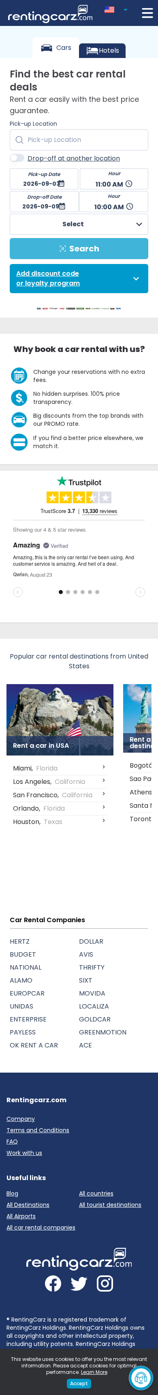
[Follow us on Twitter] (79, 1285)
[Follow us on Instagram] (105, 1285)
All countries (96, 1193)
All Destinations (27, 1205)
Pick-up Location (33, 124)
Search (84, 248)
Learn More (94, 1372)
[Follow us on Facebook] (53, 1285)
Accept (79, 1383)
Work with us (24, 1153)
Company (20, 1119)
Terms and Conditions (37, 1130)
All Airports (21, 1216)
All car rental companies (40, 1227)
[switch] (17, 158)
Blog (12, 1193)
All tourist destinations (110, 1205)
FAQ (12, 1141)
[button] (117, 8)
